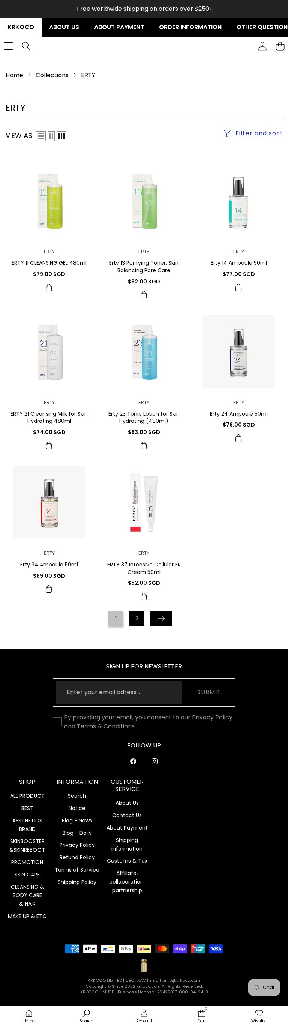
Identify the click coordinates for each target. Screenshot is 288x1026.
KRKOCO (21, 27)
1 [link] (116, 618)
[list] (41, 136)
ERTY (49, 251)
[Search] (26, 46)
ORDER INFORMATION (190, 27)
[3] (61, 136)
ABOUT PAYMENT (119, 27)
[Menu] (8, 46)
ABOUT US (64, 27)
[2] (51, 136)
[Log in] (262, 46)
